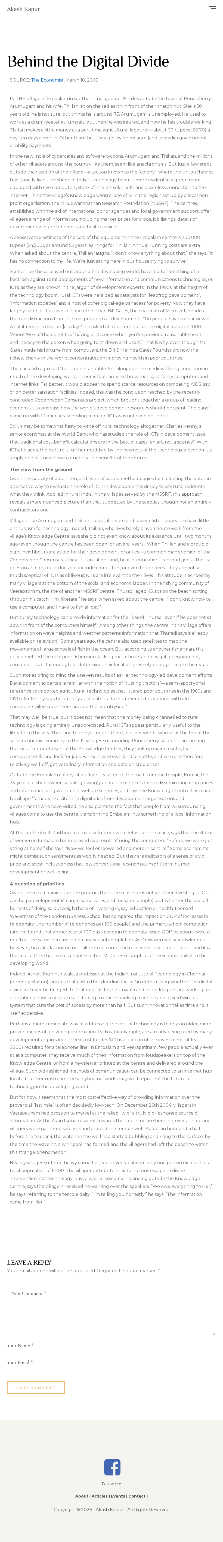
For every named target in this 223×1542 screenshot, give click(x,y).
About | (83, 1496)
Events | (119, 1496)
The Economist (47, 80)
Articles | (101, 1496)
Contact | (138, 1496)
